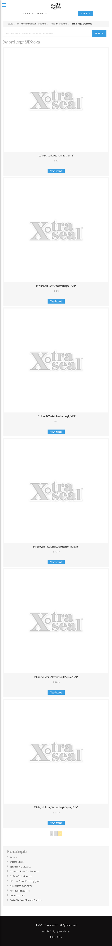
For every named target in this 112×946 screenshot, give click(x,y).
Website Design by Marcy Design (56, 931)
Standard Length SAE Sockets (81, 23)
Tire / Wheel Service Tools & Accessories (31, 23)
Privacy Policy (56, 937)
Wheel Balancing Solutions (20, 890)
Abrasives (13, 857)
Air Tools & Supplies (17, 861)
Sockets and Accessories (58, 23)
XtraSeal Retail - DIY (17, 895)
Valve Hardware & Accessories (21, 885)
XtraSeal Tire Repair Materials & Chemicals (26, 900)
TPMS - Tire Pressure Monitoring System (25, 881)
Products (10, 23)
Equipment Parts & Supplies (20, 866)
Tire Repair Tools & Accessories (21, 876)
